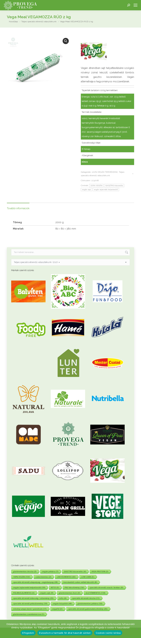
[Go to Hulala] (107, 343)
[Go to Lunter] (68, 379)
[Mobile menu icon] (135, 5)
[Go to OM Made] (28, 451)
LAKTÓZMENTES (66, 577)
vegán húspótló (62, 603)
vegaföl (57, 609)
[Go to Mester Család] (107, 379)
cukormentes (43, 577)
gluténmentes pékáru (90, 603)
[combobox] (70, 262)
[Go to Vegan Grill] (68, 522)
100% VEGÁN (96, 185)
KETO (55, 587)
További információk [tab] (18, 208)
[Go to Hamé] (68, 343)
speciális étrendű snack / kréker (106, 587)
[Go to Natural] (28, 415)
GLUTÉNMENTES (95, 593)
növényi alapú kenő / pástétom (29, 609)
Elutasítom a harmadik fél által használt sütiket (65, 632)
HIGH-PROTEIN (100, 571)
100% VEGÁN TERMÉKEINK (105, 172)
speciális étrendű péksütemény (30, 603)
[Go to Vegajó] (28, 522)
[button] (66, 41)
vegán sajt (86, 189)
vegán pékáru (50, 571)
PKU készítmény (74, 587)
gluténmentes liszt (69, 593)
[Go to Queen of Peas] (107, 451)
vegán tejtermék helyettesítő (106, 189)
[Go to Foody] (31, 348)
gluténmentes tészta (24, 571)
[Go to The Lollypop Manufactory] (68, 487)
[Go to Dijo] (107, 308)
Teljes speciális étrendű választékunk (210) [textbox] (37, 262)
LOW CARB (87, 577)
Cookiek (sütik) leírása (108, 632)
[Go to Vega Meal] (107, 487)
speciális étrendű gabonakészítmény (87, 609)
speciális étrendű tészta (85, 598)
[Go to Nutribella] (107, 415)
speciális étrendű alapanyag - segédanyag (35, 582)
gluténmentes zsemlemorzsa (28, 614)
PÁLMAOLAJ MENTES (23, 593)
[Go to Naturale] (68, 415)
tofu (62, 598)
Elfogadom (28, 632)
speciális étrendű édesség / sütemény (33, 598)
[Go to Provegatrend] (68, 451)
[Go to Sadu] (28, 487)
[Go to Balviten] (28, 308)
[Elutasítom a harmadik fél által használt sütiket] (136, 629)
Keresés (126, 252)
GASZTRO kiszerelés (114, 185)
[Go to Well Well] (28, 558)
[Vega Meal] (94, 52)
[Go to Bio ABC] (68, 308)
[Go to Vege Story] (107, 522)
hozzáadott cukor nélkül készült (80, 582)
